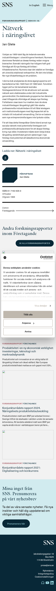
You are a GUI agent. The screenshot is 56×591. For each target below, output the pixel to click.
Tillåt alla (28, 314)
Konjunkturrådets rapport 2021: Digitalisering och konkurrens (21, 469)
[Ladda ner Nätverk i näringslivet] (5, 158)
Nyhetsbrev (48, 570)
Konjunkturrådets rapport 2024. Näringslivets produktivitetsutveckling (25, 409)
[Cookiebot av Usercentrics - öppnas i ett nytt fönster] (40, 257)
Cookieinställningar (44, 576)
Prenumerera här (16, 523)
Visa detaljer (41, 305)
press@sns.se (47, 565)
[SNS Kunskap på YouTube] (47, 583)
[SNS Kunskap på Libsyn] (43, 583)
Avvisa (28, 331)
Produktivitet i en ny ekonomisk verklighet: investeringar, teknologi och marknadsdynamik (27, 351)
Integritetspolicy (46, 573)
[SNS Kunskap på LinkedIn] (52, 583)
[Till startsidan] (7, 5)
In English (34, 5)
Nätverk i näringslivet (28, 151)
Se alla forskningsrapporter (34, 243)
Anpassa (26, 323)
